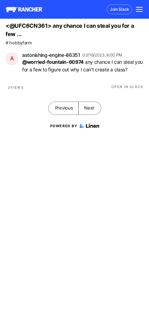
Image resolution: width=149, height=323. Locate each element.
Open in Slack (127, 87)
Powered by (64, 126)
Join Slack (119, 9)
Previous (64, 108)
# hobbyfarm (19, 42)
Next (89, 108)
